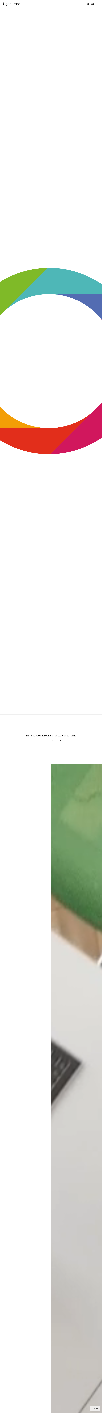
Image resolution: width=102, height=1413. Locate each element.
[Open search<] (88, 4)
